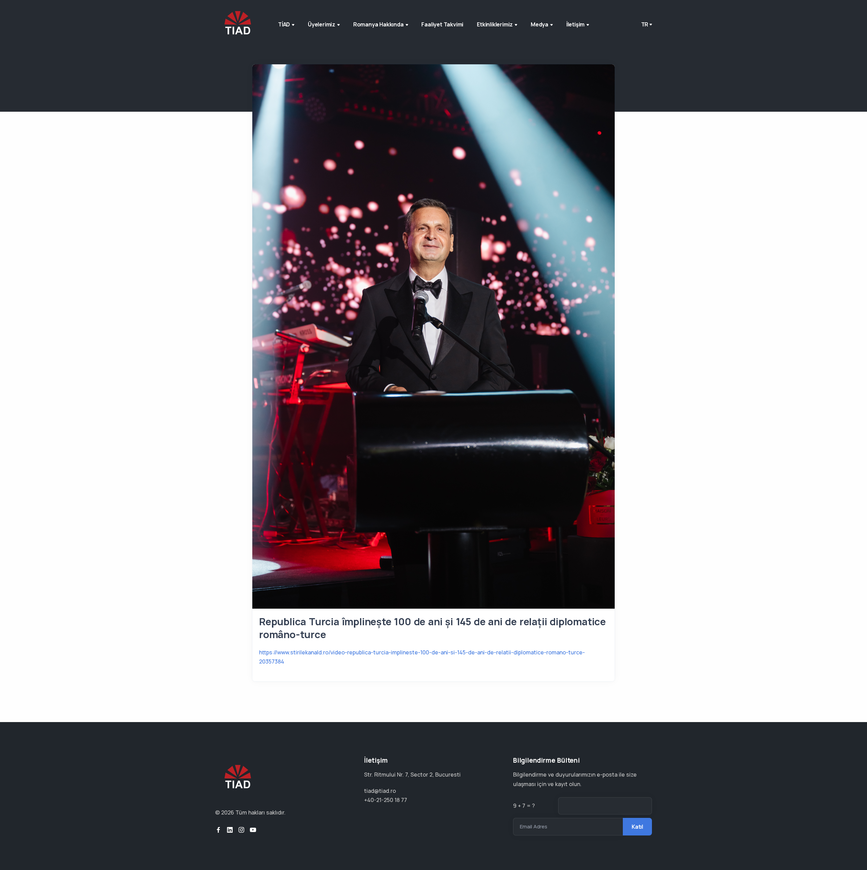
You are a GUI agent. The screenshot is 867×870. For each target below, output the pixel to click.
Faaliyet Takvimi (442, 24)
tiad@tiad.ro (380, 791)
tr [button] (645, 24)
